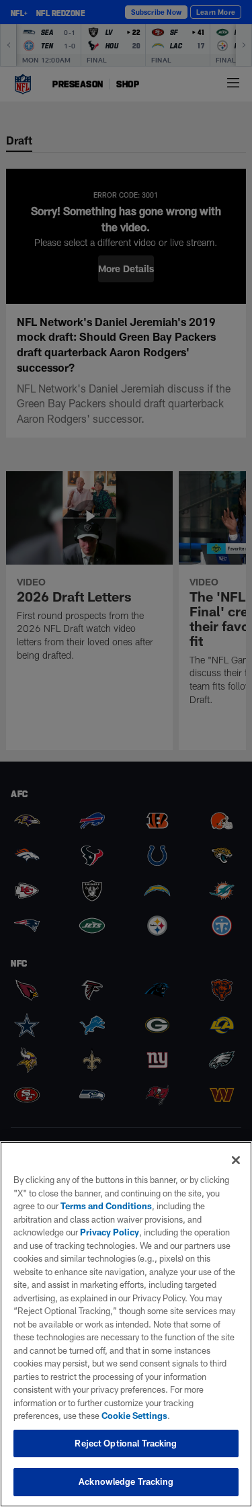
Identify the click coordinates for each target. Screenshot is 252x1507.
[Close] (236, 1160)
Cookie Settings (134, 1415)
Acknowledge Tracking (126, 1481)
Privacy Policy (109, 1232)
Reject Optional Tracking (126, 1443)
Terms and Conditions (106, 1205)
